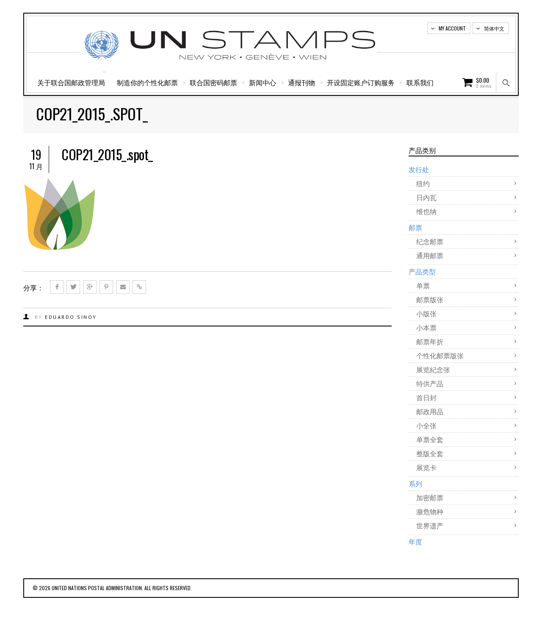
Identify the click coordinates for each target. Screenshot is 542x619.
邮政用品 (429, 411)
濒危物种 (429, 511)
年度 (415, 541)
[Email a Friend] (123, 287)
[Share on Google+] (90, 287)
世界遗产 (429, 525)
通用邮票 (429, 255)
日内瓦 (426, 197)
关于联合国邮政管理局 (71, 82)
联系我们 (420, 82)
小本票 (426, 327)
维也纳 (426, 211)
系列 (415, 483)
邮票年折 (429, 341)
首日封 (426, 397)
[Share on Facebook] (57, 287)
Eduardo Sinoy (71, 317)
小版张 (426, 313)
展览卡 (426, 467)
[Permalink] (139, 287)
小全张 (426, 425)
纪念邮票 (429, 241)
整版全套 (429, 453)
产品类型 (422, 271)
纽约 (423, 183)
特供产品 (429, 383)
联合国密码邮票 (213, 82)
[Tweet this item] (73, 287)
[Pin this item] (106, 287)
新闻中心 (262, 82)
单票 (423, 285)
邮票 (415, 227)
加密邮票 (429, 497)
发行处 (419, 169)
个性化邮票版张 (440, 355)
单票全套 (429, 439)
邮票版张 (429, 299)
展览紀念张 (433, 369)
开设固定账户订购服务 (361, 82)
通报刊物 (301, 82)
